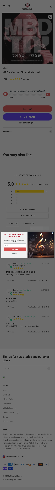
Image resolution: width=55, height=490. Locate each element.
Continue (15, 249)
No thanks (14, 253)
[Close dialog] (52, 233)
